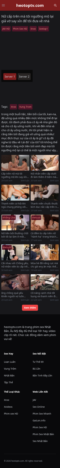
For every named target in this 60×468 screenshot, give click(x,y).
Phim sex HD (11, 413)
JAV (34, 399)
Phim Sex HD (20, 28)
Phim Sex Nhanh (42, 413)
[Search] (55, 5)
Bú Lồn (36, 368)
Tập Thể (8, 382)
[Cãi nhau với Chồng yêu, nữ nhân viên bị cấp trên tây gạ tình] (15, 252)
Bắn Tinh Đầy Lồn (42, 375)
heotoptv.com (30, 5)
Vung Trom (25, 106)
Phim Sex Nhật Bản (43, 434)
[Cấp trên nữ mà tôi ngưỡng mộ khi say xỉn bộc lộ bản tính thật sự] (15, 163)
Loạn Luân (10, 361)
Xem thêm (30, 307)
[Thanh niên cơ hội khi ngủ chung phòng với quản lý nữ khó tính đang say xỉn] (15, 193)
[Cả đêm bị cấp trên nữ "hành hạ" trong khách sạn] (45, 222)
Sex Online (39, 406)
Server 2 (24, 76)
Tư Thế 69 (38, 361)
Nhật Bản (9, 375)
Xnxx (33, 28)
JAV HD (6, 28)
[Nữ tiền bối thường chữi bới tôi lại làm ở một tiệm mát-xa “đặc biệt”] (15, 222)
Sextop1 (43, 28)
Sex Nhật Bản (40, 441)
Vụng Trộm (10, 368)
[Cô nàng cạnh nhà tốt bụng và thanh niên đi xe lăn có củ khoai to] (45, 282)
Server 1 (10, 76)
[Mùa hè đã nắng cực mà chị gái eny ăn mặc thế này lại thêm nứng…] (45, 252)
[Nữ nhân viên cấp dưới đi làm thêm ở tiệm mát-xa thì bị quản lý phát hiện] (45, 163)
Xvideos (8, 406)
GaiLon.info (39, 420)
